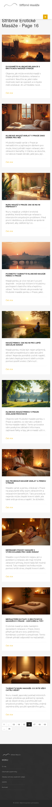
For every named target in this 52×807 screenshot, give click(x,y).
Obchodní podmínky (9, 772)
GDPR (4, 782)
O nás (4, 766)
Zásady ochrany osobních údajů (13, 777)
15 (24, 724)
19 (45, 724)
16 (29, 724)
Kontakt (5, 787)
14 (19, 724)
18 (39, 724)
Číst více (9, 93)
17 (34, 724)
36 (9, 728)
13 (14, 724)
